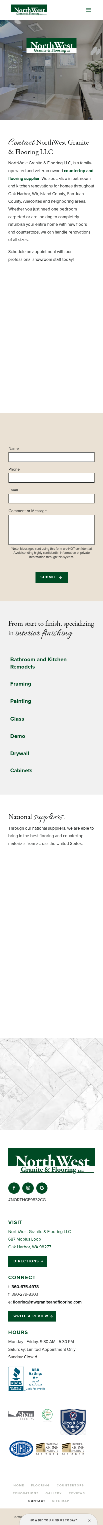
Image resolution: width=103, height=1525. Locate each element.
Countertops (70, 1485)
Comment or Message (27, 511)
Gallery (54, 1493)
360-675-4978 (25, 1287)
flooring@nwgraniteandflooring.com (47, 1302)
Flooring (40, 1485)
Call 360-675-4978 (49, 96)
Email (13, 490)
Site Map (60, 1501)
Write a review (31, 1316)
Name (13, 448)
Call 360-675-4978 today (42, 274)
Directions (26, 1261)
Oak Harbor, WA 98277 (29, 1247)
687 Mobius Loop (24, 1239)
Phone (14, 469)
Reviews (77, 1493)
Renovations (26, 1493)
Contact (37, 1501)
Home (19, 1485)
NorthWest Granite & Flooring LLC (39, 1232)
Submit (48, 577)
